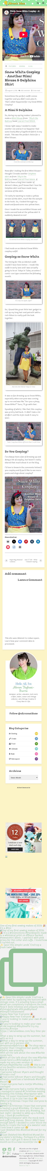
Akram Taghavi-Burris (30, 1152)
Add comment (25, 90)
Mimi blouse (17, 118)
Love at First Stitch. (26, 121)
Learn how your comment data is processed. (19, 642)
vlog (30, 66)
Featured (12, 66)
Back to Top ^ (24, 1165)
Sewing (22, 66)
